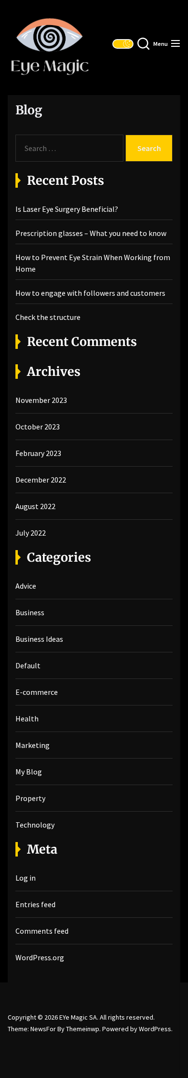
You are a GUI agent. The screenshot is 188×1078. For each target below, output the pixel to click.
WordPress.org (39, 957)
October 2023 (37, 426)
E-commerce (36, 692)
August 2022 (35, 506)
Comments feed (41, 931)
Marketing (32, 745)
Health (27, 718)
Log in (25, 878)
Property (30, 798)
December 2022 (40, 479)
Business (29, 612)
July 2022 (30, 533)
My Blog (28, 771)
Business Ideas (39, 639)
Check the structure (48, 317)
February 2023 (38, 453)
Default (27, 665)
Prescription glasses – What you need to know (90, 233)
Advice (25, 586)
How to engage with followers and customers (90, 293)
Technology (34, 824)
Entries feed (35, 904)
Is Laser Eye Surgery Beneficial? (66, 209)
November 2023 (41, 400)
